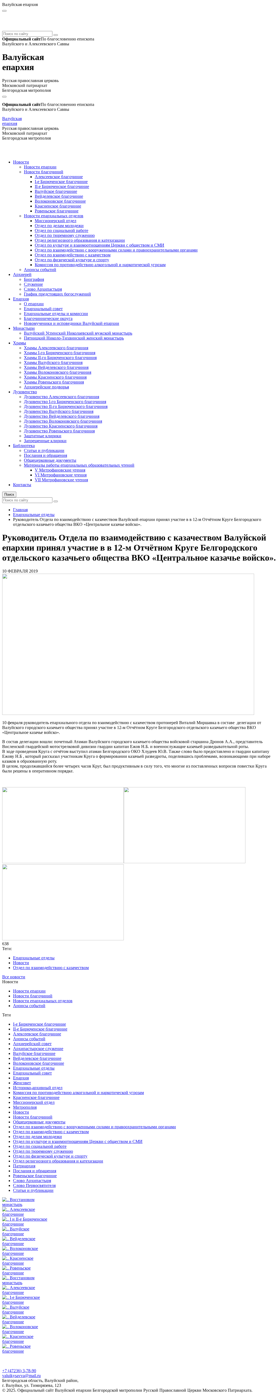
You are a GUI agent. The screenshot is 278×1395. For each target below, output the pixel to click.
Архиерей (22, 274)
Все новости (13, 977)
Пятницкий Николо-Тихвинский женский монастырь (74, 338)
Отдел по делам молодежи (59, 225)
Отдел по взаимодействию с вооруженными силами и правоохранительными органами (116, 250)
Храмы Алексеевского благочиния (56, 347)
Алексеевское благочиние (59, 176)
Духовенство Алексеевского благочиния (61, 396)
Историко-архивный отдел (37, 1087)
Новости (21, 162)
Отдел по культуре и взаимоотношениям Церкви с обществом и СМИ (99, 245)
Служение (33, 284)
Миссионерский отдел (55, 220)
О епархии (34, 303)
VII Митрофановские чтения (61, 479)
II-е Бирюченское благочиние (62, 186)
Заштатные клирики (42, 435)
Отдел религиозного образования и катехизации (80, 240)
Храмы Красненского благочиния (55, 377)
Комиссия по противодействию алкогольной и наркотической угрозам (100, 264)
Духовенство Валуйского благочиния (58, 411)
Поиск (9, 494)
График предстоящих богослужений (57, 294)
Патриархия (24, 1166)
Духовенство (25, 391)
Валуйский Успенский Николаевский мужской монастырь (78, 333)
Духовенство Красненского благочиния (60, 426)
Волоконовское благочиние (60, 201)
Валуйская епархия (12, 121)
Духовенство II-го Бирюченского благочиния (66, 406)
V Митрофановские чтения (60, 470)
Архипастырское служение (38, 1048)
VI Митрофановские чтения (61, 475)
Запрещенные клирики (45, 440)
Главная (20, 509)
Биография (34, 279)
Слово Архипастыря (43, 289)
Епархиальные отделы (34, 514)
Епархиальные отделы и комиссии (56, 313)
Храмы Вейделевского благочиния (56, 367)
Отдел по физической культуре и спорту (72, 259)
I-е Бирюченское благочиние (61, 181)
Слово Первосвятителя (34, 1185)
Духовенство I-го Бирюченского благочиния (65, 401)
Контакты (22, 484)
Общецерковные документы (50, 460)
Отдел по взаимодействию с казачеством (72, 255)
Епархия (21, 299)
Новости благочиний (43, 171)
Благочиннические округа (48, 318)
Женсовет (22, 1082)
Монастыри (24, 328)
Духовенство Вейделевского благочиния (61, 416)
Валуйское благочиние (56, 191)
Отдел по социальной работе (61, 230)
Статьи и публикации (44, 450)
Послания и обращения (45, 455)
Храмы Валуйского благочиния (53, 362)
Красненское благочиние (58, 206)
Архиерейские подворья (46, 387)
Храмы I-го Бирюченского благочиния (59, 352)
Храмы (19, 343)
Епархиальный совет (43, 308)
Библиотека (24, 445)
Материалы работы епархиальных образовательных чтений (79, 465)
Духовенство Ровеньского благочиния (59, 431)
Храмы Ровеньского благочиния (54, 382)
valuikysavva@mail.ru (21, 1375)
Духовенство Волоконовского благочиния (63, 421)
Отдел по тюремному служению (65, 235)
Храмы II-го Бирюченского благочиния (60, 357)
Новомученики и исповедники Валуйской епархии (71, 323)
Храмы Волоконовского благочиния (57, 372)
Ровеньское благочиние (56, 211)
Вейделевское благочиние (59, 196)
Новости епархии (40, 167)
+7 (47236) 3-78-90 (19, 1370)
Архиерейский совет (32, 1043)
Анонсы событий (40, 269)
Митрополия (25, 1107)
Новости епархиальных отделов (53, 215)
